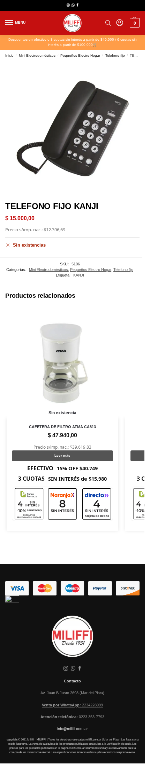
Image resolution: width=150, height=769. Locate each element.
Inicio (9, 55)
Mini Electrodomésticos (37, 55)
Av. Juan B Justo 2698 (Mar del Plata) (72, 693)
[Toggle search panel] (108, 23)
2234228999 (72, 705)
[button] (134, 23)
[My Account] (119, 23)
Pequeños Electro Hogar (80, 55)
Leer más (62, 455)
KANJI (78, 275)
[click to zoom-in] (72, 128)
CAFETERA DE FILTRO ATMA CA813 (62, 427)
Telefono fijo (115, 55)
